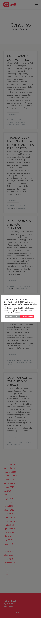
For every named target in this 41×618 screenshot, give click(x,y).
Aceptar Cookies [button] (27, 316)
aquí (25, 310)
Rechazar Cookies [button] (12, 316)
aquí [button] (5, 312)
